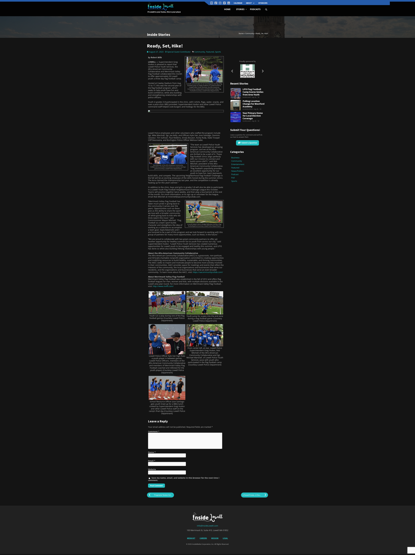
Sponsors (262, 3)
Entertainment (237, 164)
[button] (266, 9)
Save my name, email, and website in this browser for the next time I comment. (183, 479)
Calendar (238, 3)
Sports (218, 51)
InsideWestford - (248, 109)
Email (151, 460)
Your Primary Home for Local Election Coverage (253, 116)
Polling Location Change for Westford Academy (253, 104)
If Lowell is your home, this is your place (164, 12)
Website (152, 469)
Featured (210, 51)
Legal (225, 538)
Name (152, 452)
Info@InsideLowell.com (207, 525)
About (249, 3)
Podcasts (255, 9)
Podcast (235, 174)
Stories (240, 9)
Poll (233, 177)
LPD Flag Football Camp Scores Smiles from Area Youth (253, 92)
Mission (214, 538)
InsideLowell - (247, 97)
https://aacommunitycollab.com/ (208, 272)
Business (235, 157)
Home (227, 9)
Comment (153, 431)
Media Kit (191, 538)
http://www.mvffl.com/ (163, 286)
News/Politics (237, 171)
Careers (203, 538)
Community (249, 33)
